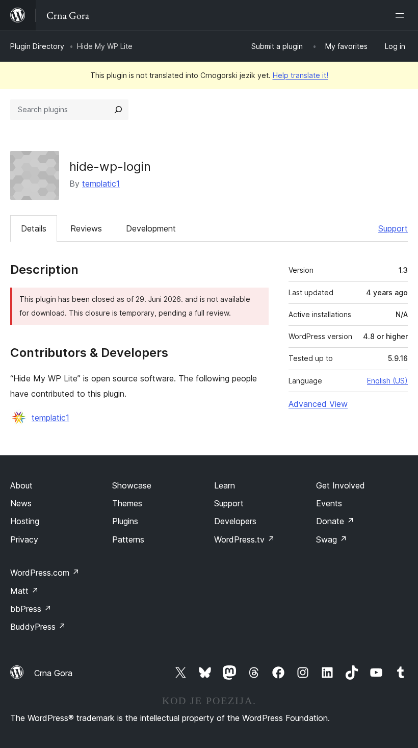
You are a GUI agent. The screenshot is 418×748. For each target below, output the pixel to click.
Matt (24, 591)
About (21, 485)
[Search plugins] (118, 109)
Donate (335, 521)
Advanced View (318, 404)
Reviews (86, 228)
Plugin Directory (37, 46)
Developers (235, 521)
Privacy (24, 539)
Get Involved (340, 485)
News (21, 503)
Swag (331, 539)
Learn (224, 485)
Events (329, 503)
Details (33, 228)
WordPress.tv (244, 539)
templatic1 (101, 183)
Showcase (131, 485)
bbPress (30, 609)
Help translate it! (300, 75)
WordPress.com (45, 573)
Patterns (128, 539)
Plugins (125, 521)
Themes (127, 503)
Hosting (24, 521)
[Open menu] (401, 15)
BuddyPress (38, 627)
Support (393, 228)
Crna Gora (53, 673)
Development (151, 228)
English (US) (387, 380)
